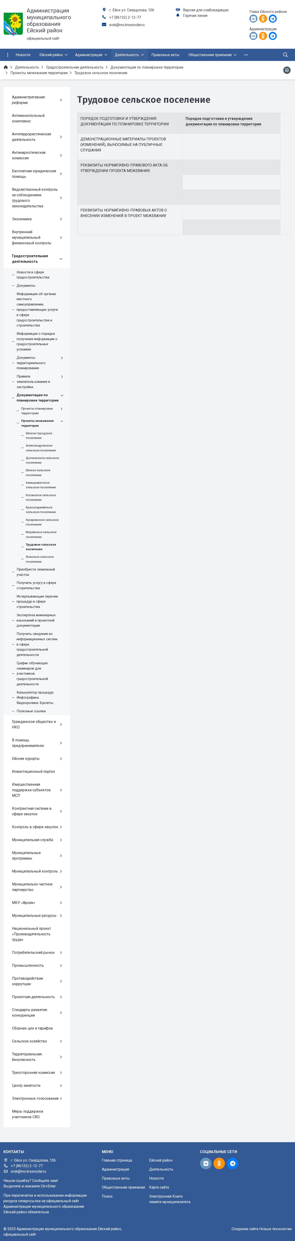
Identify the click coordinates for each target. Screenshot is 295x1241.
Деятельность (161, 1169)
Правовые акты (116, 1178)
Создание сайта (245, 1229)
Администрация (115, 1169)
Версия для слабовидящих (206, 10)
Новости (156, 1178)
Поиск (107, 1196)
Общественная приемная (123, 1187)
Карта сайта (159, 1187)
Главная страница (117, 1160)
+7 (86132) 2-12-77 (125, 17)
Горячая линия (195, 15)
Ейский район (160, 1160)
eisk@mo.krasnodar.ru (127, 25)
